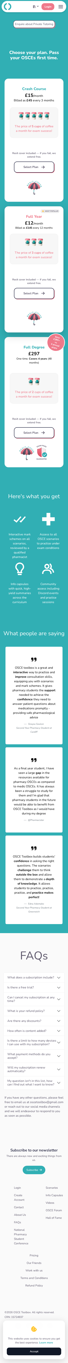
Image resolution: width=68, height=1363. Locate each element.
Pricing (34, 1255)
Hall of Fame (54, 1218)
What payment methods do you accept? (28, 1056)
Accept (34, 1351)
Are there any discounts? (24, 1021)
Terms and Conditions (34, 1278)
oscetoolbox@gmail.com (46, 1102)
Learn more (46, 1342)
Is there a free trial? (20, 987)
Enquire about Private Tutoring (34, 24)
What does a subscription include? (30, 977)
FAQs (17, 1222)
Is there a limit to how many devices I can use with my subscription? (31, 1042)
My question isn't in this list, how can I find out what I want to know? (30, 1083)
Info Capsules (54, 1195)
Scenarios (52, 1188)
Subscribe (32, 1170)
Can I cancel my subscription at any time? (31, 999)
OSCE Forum (54, 1210)
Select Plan (31, 167)
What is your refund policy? (26, 1011)
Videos (50, 1203)
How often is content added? (26, 1031)
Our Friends (34, 1263)
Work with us (34, 1270)
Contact (19, 1207)
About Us (20, 1215)
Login (48, 6)
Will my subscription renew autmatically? (26, 1069)
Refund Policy (34, 1285)
